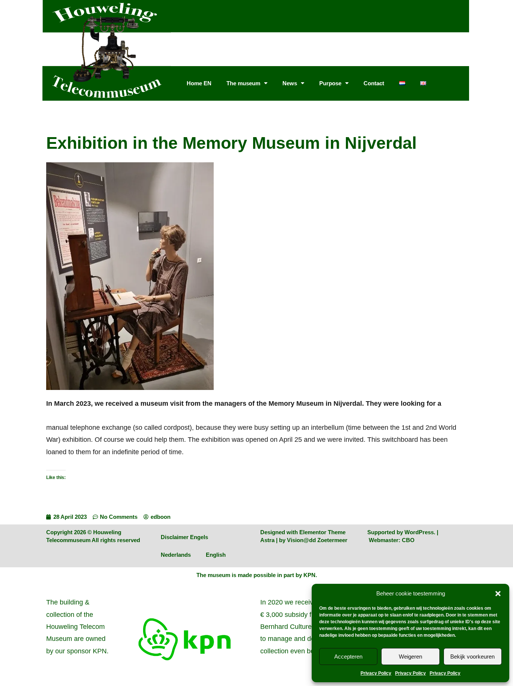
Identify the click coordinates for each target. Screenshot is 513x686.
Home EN (199, 83)
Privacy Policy (376, 673)
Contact (374, 83)
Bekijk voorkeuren (472, 656)
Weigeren (410, 656)
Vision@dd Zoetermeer (317, 540)
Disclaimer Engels (184, 537)
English (216, 555)
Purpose (330, 83)
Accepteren (348, 656)
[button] (498, 593)
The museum (243, 83)
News (289, 83)
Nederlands (176, 555)
